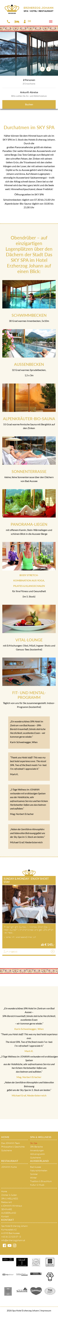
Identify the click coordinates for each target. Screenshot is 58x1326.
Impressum (45, 1310)
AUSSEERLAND (39, 1160)
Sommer (34, 1174)
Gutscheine (6, 1150)
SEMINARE (6, 1209)
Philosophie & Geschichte (13, 1146)
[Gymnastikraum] (29, 556)
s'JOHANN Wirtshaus (11, 1205)
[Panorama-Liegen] (29, 503)
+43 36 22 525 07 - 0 (11, 1236)
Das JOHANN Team (10, 1143)
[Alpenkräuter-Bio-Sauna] (29, 398)
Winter (33, 1177)
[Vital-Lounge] (29, 619)
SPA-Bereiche (36, 1146)
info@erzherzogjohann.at (13, 1240)
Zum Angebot (10, 951)
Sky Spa (33, 1143)
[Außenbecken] (29, 343)
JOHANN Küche (9, 1167)
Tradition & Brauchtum (41, 1181)
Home (5, 1136)
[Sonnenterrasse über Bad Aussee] (29, 450)
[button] (42, 69)
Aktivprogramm (37, 1154)
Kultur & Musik (37, 1184)
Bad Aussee (35, 1167)
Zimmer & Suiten (9, 1195)
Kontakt (5, 1216)
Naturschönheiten (38, 1170)
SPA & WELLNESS (40, 1136)
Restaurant (9, 1160)
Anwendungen (37, 1150)
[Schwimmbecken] (29, 294)
